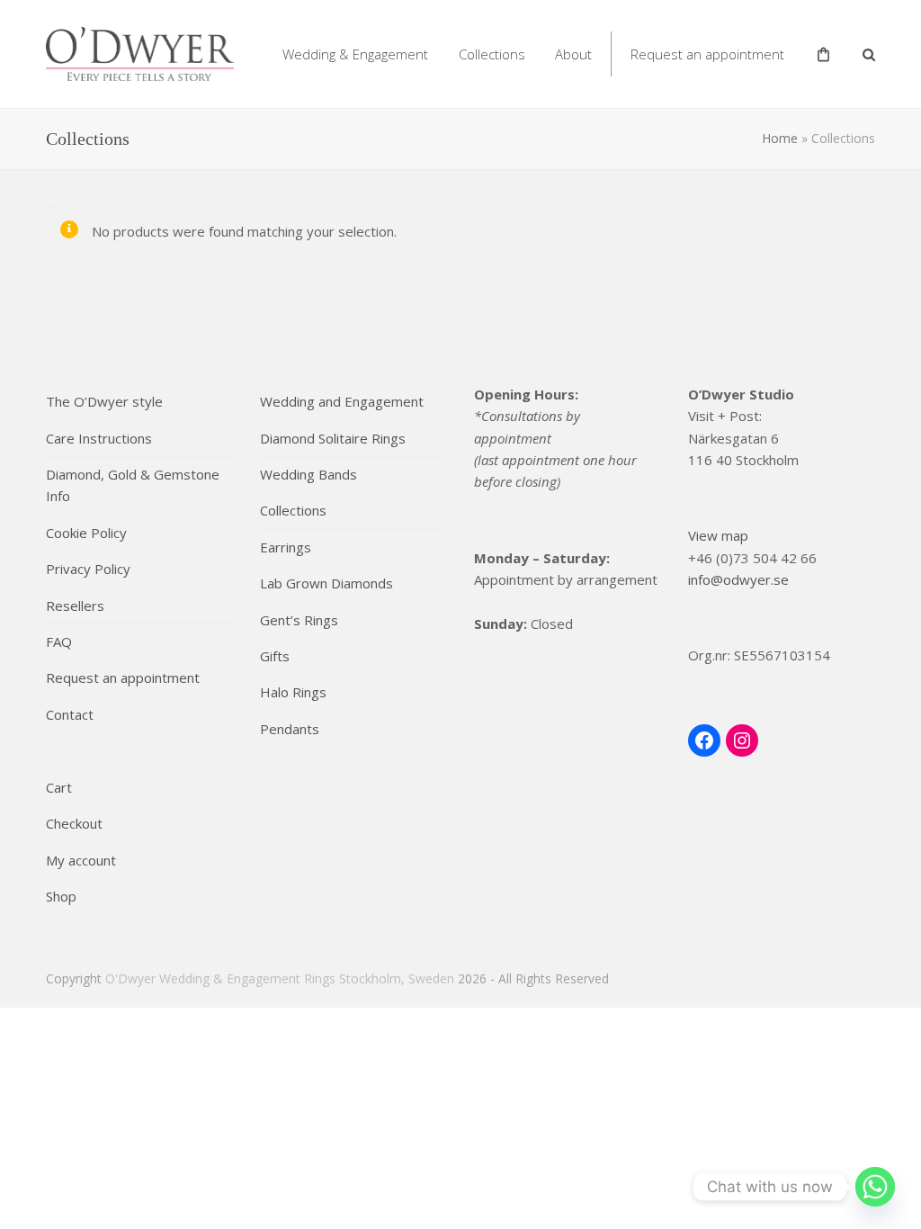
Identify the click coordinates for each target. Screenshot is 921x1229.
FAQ (59, 641)
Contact (70, 714)
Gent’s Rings (299, 620)
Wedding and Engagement (342, 401)
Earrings (285, 547)
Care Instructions (99, 438)
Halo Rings (293, 692)
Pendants (289, 729)
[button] (869, 53)
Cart (59, 787)
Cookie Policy (86, 533)
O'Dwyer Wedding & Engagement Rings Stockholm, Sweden (279, 978)
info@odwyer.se (738, 579)
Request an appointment (123, 677)
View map (718, 535)
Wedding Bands (308, 474)
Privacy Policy (88, 569)
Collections (293, 510)
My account (81, 860)
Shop (61, 896)
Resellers (75, 605)
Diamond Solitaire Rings (333, 438)
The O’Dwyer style (104, 401)
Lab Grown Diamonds (326, 583)
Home (780, 138)
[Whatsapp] (875, 1187)
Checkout (74, 823)
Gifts (275, 656)
